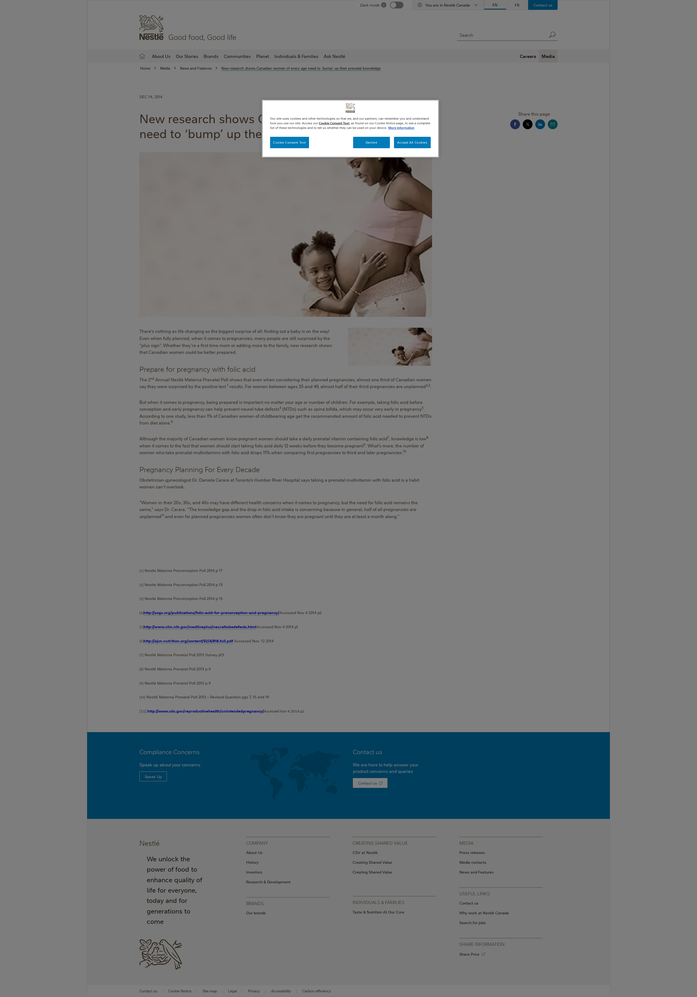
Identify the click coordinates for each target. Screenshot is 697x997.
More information (401, 128)
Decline (371, 142)
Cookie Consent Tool (289, 142)
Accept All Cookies (412, 142)
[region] (350, 128)
